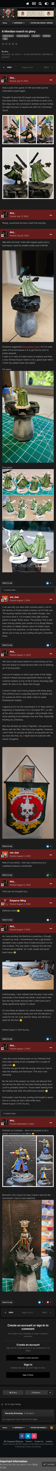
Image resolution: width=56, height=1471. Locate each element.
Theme (28, 1441)
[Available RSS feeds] (51, 1427)
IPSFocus (19, 1441)
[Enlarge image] (28, 129)
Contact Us (39, 1441)
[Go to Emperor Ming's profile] (5, 902)
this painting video (30, 346)
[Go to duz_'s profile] (5, 79)
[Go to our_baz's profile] (5, 599)
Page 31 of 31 (28, 67)
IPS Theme (8, 1441)
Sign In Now (28, 1375)
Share (14, 1392)
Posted (19, 81)
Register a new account (28, 1358)
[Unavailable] (28, 975)
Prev (9, 67)
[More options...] (51, 80)
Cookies (49, 1441)
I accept (50, 1464)
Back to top (7, 583)
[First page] (4, 67)
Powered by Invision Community (28, 1447)
